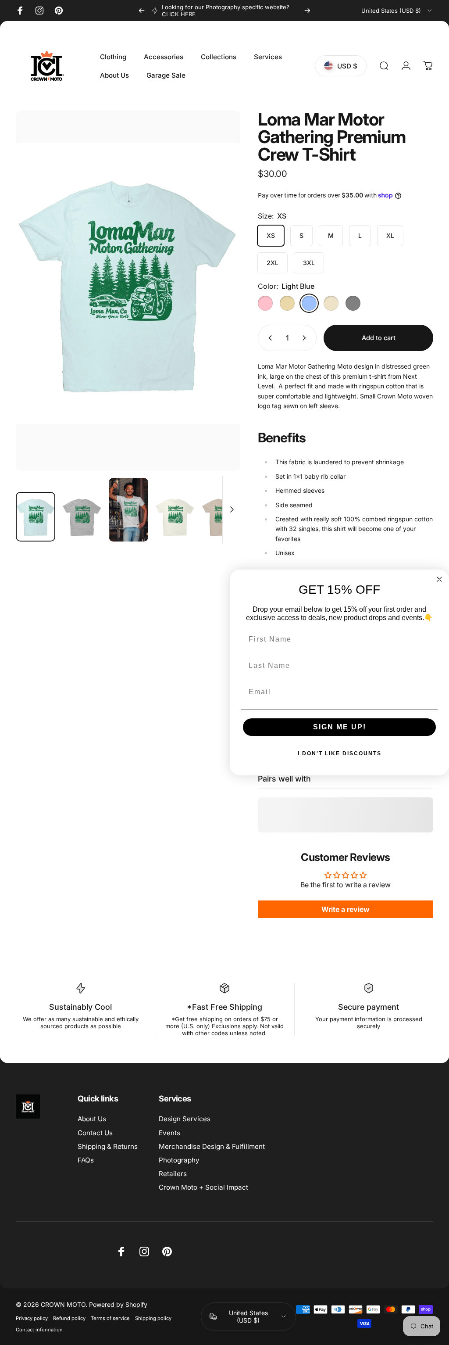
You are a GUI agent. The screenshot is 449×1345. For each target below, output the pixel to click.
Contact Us (95, 1133)
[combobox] (397, 10)
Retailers (173, 1173)
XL (390, 235)
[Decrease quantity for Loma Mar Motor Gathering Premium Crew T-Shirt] (268, 338)
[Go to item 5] (221, 517)
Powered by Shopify (118, 1304)
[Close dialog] (439, 579)
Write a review (345, 909)
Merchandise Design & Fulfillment (212, 1146)
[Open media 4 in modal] (128, 291)
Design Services (184, 1119)
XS (271, 235)
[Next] (307, 10)
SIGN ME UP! (339, 727)
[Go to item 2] (128, 509)
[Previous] (141, 10)
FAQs (86, 1160)
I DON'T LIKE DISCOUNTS (339, 753)
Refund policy (69, 1318)
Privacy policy (32, 1318)
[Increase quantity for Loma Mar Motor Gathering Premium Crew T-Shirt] (306, 338)
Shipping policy (153, 1318)
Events (169, 1133)
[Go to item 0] (35, 517)
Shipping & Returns (108, 1146)
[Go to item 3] (175, 517)
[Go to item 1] (82, 517)
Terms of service (110, 1318)
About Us (92, 1119)
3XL (309, 262)
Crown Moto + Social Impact (203, 1187)
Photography (179, 1160)
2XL (272, 262)
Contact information (39, 1330)
